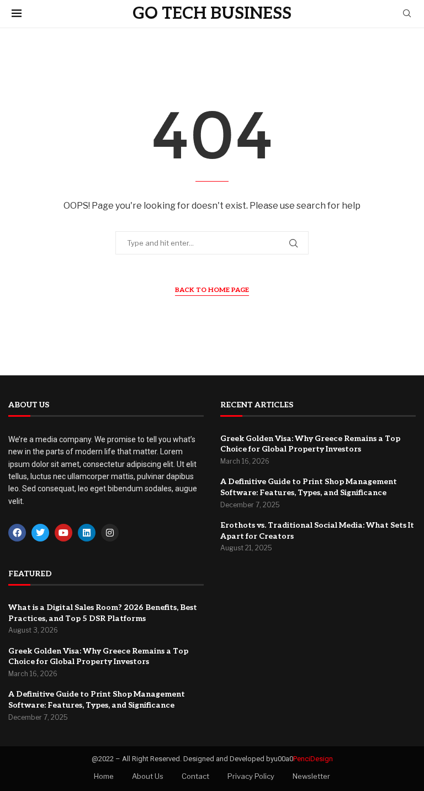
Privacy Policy (250, 776)
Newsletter (311, 776)
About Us (147, 776)
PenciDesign (313, 759)
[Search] (406, 14)
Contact (195, 776)
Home (104, 776)
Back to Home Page (212, 290)
